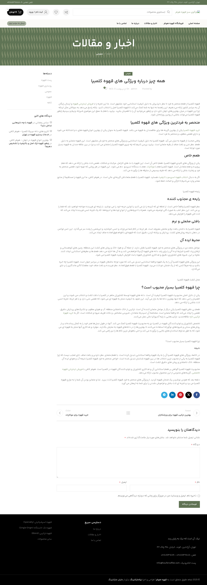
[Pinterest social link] (180, 395)
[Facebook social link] (196, 395)
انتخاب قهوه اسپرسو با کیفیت (173, 177)
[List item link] (177, 555)
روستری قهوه (45, 86)
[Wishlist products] (56, 12)
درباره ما (97, 529)
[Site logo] (187, 12)
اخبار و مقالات (94, 535)
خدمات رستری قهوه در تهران (35, 135)
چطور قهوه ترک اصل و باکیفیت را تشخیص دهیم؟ (30, 145)
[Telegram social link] (164, 395)
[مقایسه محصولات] (66, 12)
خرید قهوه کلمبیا (191, 130)
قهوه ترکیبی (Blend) (42, 533)
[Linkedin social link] (172, 395)
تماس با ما (96, 540)
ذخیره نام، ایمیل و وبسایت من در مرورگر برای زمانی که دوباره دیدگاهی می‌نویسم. (156, 496)
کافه (49, 103)
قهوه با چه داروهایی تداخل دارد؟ (32, 124)
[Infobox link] (20, 2)
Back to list (128, 413)
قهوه (49, 97)
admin (134, 89)
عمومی (99, 54)
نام (197, 482)
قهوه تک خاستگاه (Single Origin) (35, 528)
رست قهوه (46, 80)
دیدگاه (195, 444)
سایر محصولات (45, 539)
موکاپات (151, 167)
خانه (109, 54)
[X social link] (188, 395)
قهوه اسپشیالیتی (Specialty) (37, 522)
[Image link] (188, 529)
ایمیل (123, 482)
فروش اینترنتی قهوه (82, 104)
